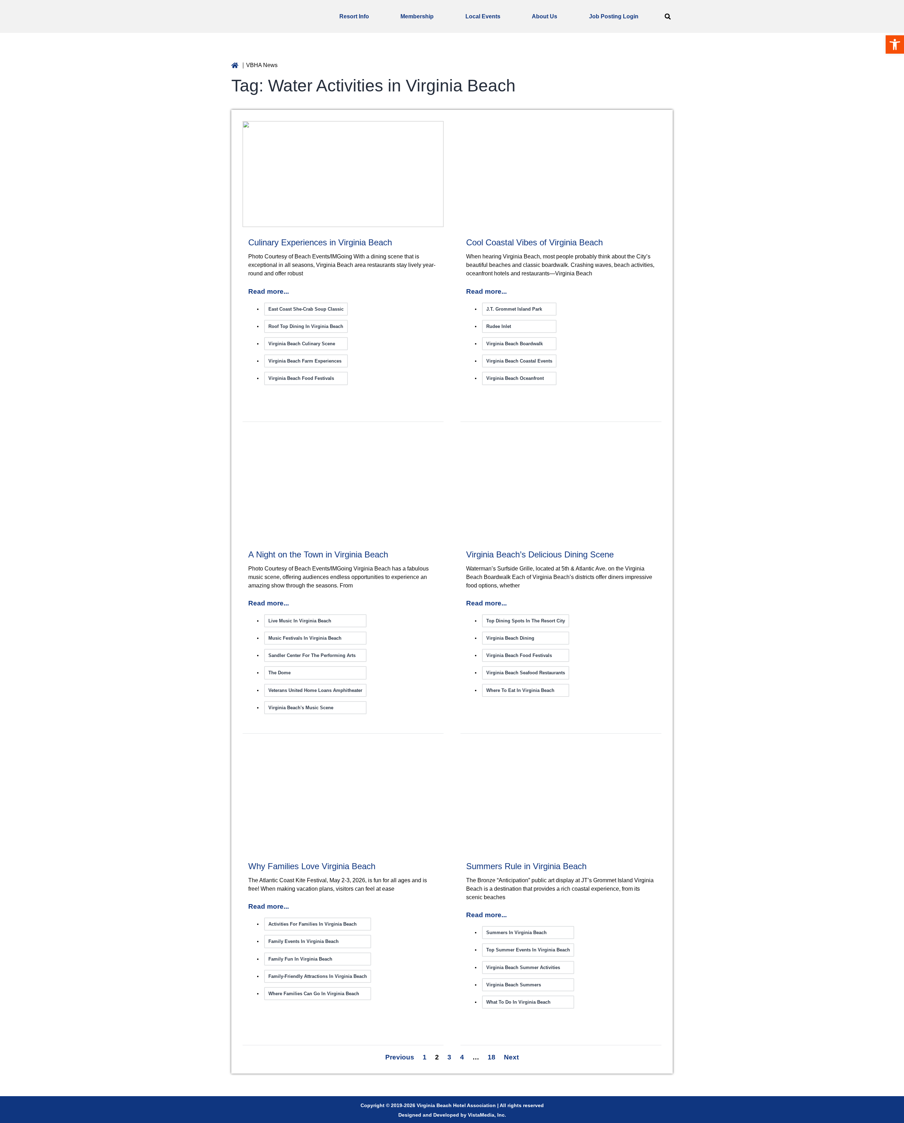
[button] (667, 16)
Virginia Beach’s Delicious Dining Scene (540, 554)
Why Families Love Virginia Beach (311, 866)
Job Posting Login (613, 16)
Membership (417, 16)
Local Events (482, 16)
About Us (544, 16)
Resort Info (354, 16)
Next (511, 1057)
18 (491, 1057)
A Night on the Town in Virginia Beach (318, 554)
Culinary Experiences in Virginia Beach (320, 242)
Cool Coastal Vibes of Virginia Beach (534, 242)
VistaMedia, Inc (486, 1115)
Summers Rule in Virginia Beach (526, 866)
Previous (399, 1057)
